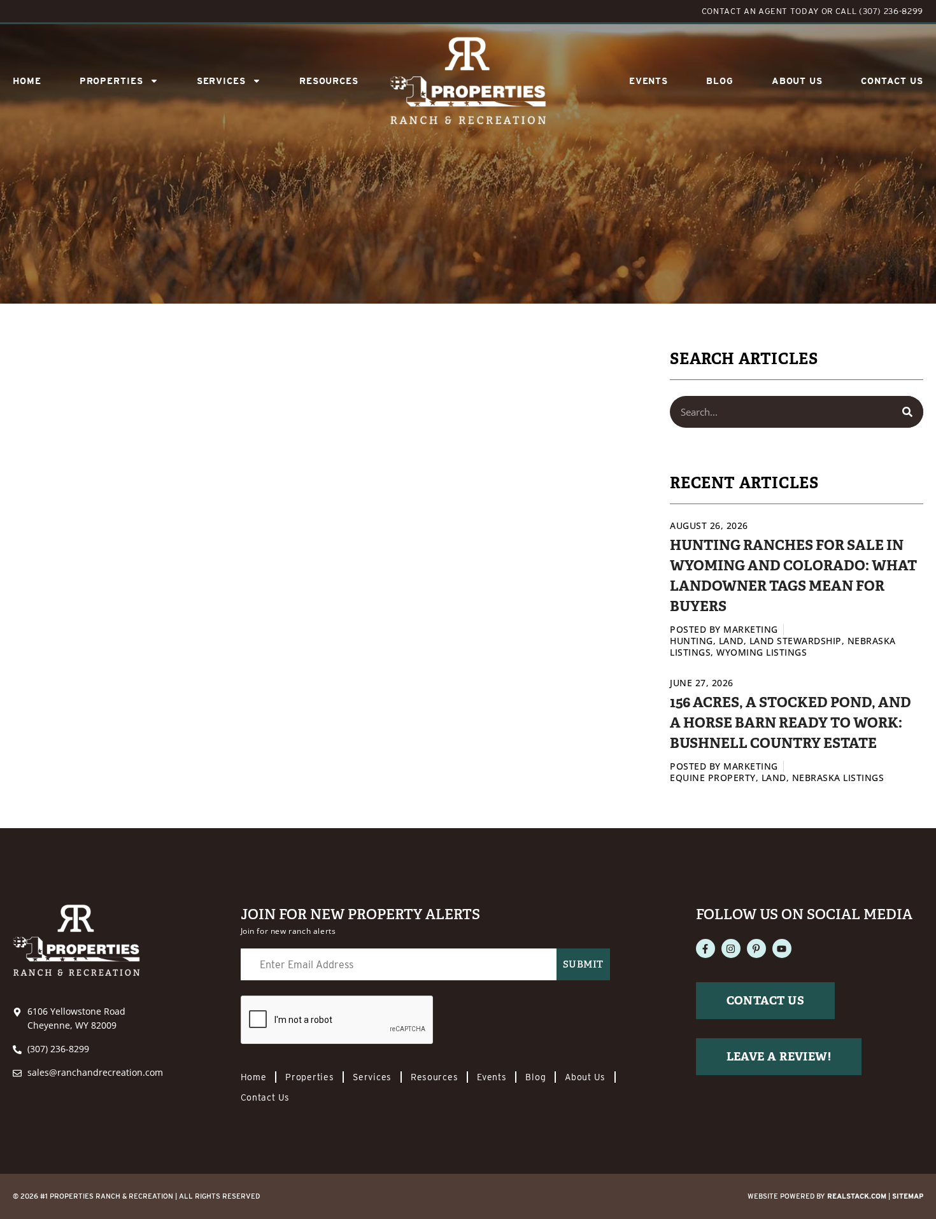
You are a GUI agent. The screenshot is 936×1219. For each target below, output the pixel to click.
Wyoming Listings (761, 652)
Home (27, 81)
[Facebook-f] (705, 948)
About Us (797, 81)
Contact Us (892, 81)
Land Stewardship (795, 641)
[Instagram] (731, 948)
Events (648, 81)
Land (731, 641)
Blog (720, 81)
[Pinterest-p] (756, 948)
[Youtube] (781, 948)
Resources (328, 81)
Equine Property (713, 778)
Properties (111, 81)
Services (372, 1077)
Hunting (691, 641)
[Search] (907, 412)
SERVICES (221, 81)
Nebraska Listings (838, 778)
